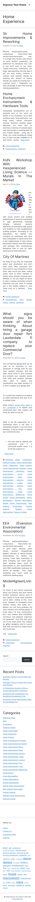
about (5, 848)
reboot (5, 885)
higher (8, 870)
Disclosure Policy (9, 834)
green (22, 868)
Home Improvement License (14, 760)
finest (26, 865)
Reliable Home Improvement (14, 796)
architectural (16, 848)
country (12, 859)
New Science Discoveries (13, 789)
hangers (28, 868)
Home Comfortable (24, 463)
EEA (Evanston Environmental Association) (17, 527)
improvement (11, 878)
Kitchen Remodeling (23, 500)
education (7, 866)
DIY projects (16, 862)
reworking (21, 149)
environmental (26, 643)
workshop (20, 302)
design (27, 858)
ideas (25, 874)
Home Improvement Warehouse (15, 770)
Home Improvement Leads (13, 757)
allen (10, 848)
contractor (6, 859)
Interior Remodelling (10, 779)
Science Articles (20, 512)
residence (20, 885)
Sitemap (6, 838)
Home (5, 828)
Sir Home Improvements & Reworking (17, 38)
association (10, 643)
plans (19, 882)
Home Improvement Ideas (13, 750)
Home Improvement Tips (12, 763)
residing (28, 885)
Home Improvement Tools (13, 766)
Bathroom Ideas (13, 460)
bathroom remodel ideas (10, 855)
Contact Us (7, 831)
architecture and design (9, 850)
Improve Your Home (14, 4)
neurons (13, 882)
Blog (4, 721)
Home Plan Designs (26, 870)
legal (4, 882)
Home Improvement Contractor (15, 744)
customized (19, 859)
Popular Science (9, 792)
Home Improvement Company (14, 468)
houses (19, 874)
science (12, 302)
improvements (11, 149)
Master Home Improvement (14, 503)
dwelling (24, 862)
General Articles (9, 463)
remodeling (11, 885)
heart (4, 870)
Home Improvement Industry (14, 753)
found (8, 868)
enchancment (18, 865)
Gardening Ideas (15, 868)
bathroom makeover (9, 853)
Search (5, 656)
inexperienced (11, 300)
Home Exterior (26, 465)
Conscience (27, 460)
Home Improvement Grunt (13, 747)
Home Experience (12, 146)
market (29, 300)
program (26, 882)
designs (7, 862)
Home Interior (8, 773)
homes (5, 874)
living (21, 300)
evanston (6, 646)
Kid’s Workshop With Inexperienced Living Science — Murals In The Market (17, 170)
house (12, 874)
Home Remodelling (17, 498)
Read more (25, 140)
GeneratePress (17, 899)
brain (29, 855)
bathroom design (21, 850)
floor (4, 868)
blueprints (23, 855)
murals (5, 302)
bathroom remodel (22, 853)
